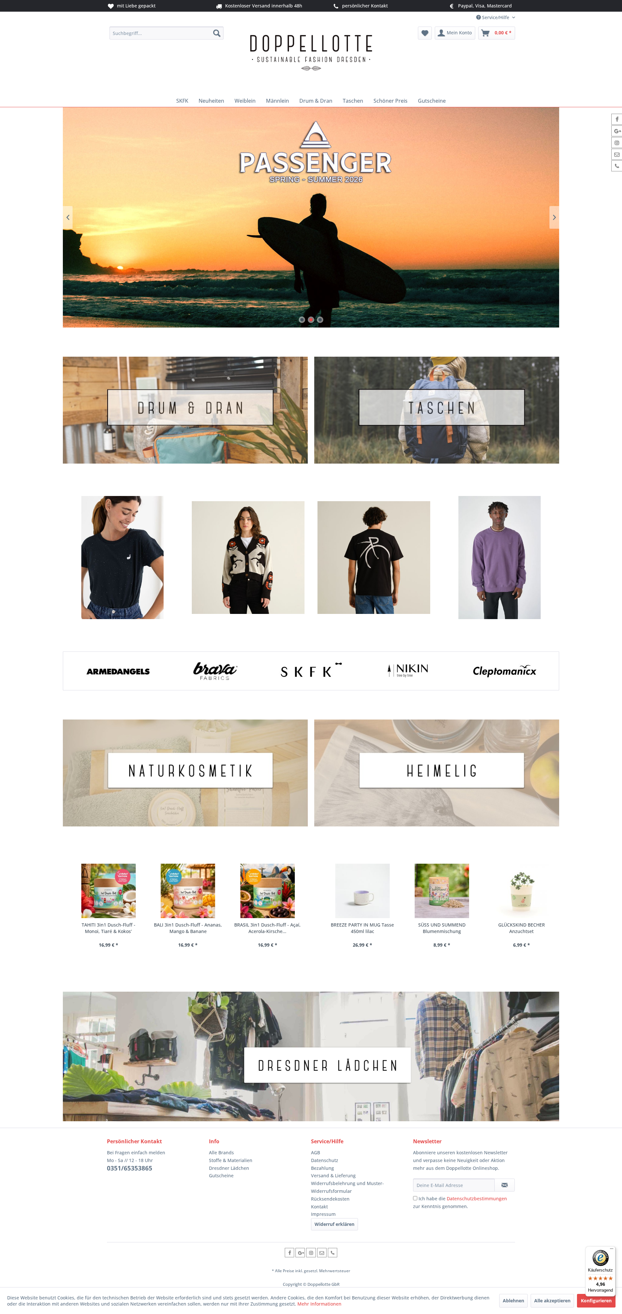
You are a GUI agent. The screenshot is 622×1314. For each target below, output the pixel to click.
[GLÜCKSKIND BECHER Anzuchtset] (449, 891)
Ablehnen (513, 1300)
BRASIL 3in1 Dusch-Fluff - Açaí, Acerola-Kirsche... (193, 928)
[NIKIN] (407, 671)
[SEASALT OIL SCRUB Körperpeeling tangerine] (273, 891)
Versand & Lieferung (333, 1175)
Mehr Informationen (319, 1304)
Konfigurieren (596, 1300)
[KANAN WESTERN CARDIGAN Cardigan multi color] (248, 557)
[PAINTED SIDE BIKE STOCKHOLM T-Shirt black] (373, 557)
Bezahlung (322, 1168)
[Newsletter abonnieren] (504, 1185)
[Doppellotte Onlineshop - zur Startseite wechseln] (311, 59)
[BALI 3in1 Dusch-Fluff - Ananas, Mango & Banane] (114, 891)
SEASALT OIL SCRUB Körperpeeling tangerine (273, 928)
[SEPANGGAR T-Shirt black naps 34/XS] (122, 557)
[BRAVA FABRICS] (214, 671)
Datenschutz (324, 1160)
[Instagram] (310, 1252)
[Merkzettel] (425, 33)
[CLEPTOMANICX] (504, 671)
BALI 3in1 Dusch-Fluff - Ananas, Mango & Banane (114, 928)
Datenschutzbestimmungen (477, 1198)
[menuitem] (166, 33)
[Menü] (612, 1250)
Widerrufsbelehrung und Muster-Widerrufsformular (347, 1187)
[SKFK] (311, 671)
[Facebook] (289, 1252)
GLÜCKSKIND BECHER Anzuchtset (449, 928)
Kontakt (319, 1207)
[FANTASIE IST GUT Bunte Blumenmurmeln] (529, 891)
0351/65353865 (129, 1168)
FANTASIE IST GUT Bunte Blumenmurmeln (529, 928)
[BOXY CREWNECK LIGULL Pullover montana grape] (499, 557)
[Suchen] (217, 33)
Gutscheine (221, 1175)
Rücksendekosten (330, 1199)
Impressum (323, 1214)
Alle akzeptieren (552, 1300)
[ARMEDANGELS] (118, 671)
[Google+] (300, 1252)
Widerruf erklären (334, 1224)
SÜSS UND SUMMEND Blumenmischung (370, 928)
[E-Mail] (321, 1252)
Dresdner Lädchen (229, 1168)
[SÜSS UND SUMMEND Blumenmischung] (370, 891)
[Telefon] (332, 1252)
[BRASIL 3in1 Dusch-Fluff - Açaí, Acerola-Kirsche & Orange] (193, 891)
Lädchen (311, 1056)
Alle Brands (221, 1152)
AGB (315, 1152)
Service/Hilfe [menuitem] (496, 17)
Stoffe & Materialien (230, 1160)
